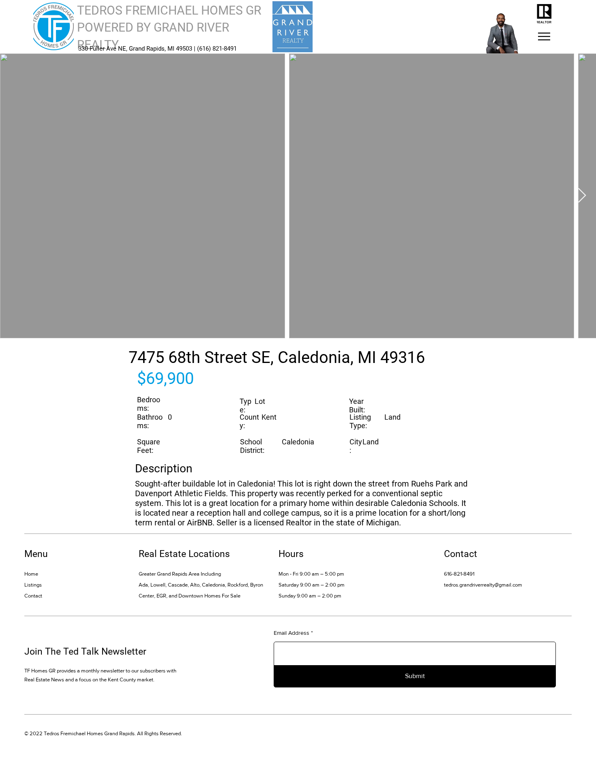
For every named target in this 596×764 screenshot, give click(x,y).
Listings (33, 585)
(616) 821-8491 (217, 48)
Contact (33, 596)
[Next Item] (582, 196)
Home (31, 574)
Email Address (291, 633)
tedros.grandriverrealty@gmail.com (483, 585)
